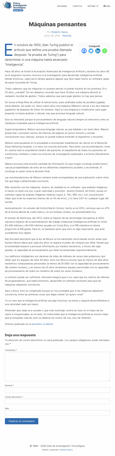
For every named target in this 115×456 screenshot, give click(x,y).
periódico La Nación (42, 324)
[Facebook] (84, 50)
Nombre (9, 385)
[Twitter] (90, 50)
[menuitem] (62, 4)
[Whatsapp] (104, 50)
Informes (62, 6)
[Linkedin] (97, 50)
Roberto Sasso (59, 32)
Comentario (11, 350)
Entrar (91, 6)
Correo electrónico (14, 397)
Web (7, 408)
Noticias (67, 35)
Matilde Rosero (66, 450)
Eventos (77, 6)
